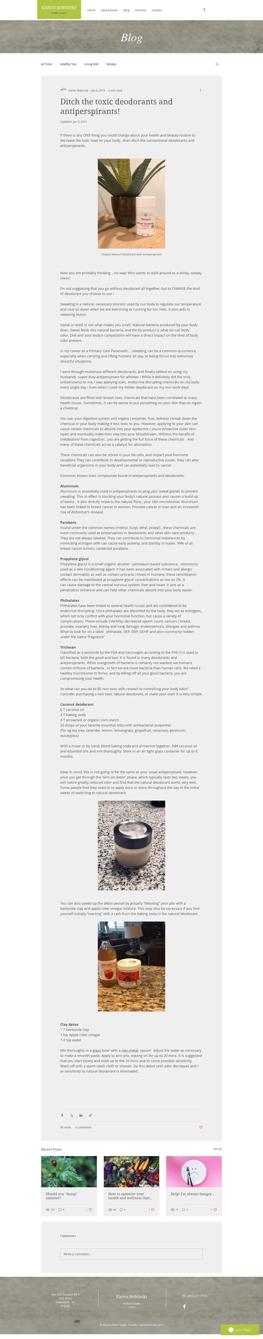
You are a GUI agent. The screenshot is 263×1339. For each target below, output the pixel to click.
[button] (217, 63)
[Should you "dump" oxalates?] (69, 1171)
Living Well (91, 64)
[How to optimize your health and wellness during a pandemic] (131, 1171)
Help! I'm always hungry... (192, 1194)
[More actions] (200, 90)
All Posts (46, 64)
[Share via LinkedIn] (81, 1115)
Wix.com (157, 1324)
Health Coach (58, 13)
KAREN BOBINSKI (59, 7)
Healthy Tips (68, 64)
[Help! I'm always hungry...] (194, 1171)
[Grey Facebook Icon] (204, 9)
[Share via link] (90, 1115)
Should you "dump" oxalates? (61, 1196)
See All (217, 1149)
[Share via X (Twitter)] (71, 1115)
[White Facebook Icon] (184, 1307)
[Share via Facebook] (62, 1115)
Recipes (111, 64)
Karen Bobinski (131, 1296)
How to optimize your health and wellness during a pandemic (131, 1196)
